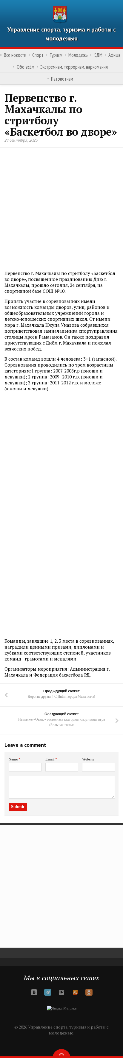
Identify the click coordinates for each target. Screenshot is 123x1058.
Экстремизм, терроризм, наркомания (74, 67)
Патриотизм (62, 79)
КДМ (98, 55)
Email (51, 759)
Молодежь (78, 55)
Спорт (38, 55)
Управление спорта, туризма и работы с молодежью (61, 34)
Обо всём (25, 67)
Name (14, 759)
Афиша (114, 55)
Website (88, 759)
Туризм (56, 55)
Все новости (15, 55)
